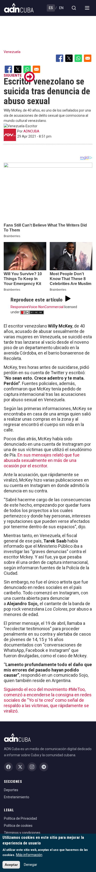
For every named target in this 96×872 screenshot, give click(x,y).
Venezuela (12, 52)
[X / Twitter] (20, 766)
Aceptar (11, 865)
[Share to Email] (87, 58)
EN (61, 8)
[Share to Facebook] (59, 58)
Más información (29, 855)
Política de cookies (18, 826)
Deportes (11, 790)
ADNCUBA (31, 131)
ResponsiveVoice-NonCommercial (37, 307)
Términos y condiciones (22, 833)
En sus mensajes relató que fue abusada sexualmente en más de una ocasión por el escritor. (42, 460)
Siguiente (13, 75)
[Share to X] (69, 58)
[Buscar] (73, 7)
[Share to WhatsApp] (78, 58)
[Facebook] (8, 766)
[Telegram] (43, 766)
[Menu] (87, 8)
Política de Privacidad (20, 818)
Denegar (30, 865)
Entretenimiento (16, 797)
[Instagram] (32, 766)
